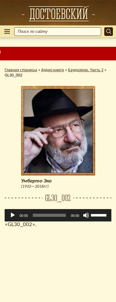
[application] (58, 215)
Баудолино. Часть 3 (85, 70)
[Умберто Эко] (58, 13)
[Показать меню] (7, 31)
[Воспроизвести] (13, 215)
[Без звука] (86, 215)
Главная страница (21, 70)
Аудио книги (52, 70)
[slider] (99, 214)
